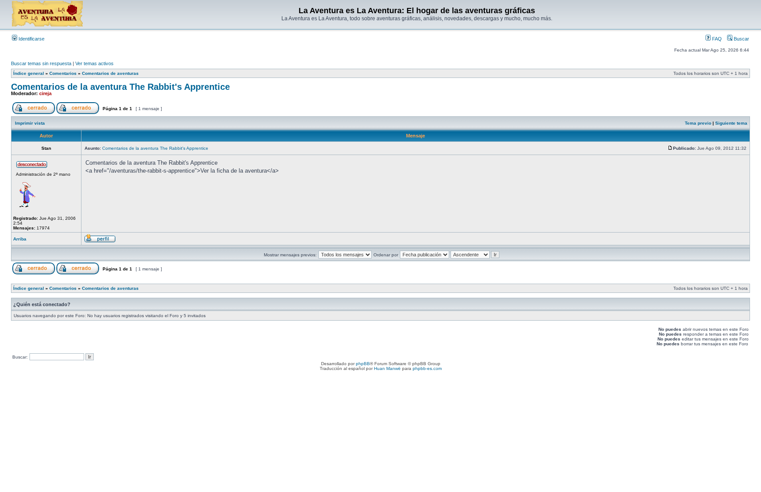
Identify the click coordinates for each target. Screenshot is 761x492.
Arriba (19, 239)
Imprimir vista (30, 123)
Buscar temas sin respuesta (41, 63)
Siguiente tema (731, 123)
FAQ (716, 38)
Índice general (28, 73)
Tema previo (698, 123)
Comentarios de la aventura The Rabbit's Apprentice (120, 87)
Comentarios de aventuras (110, 73)
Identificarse (30, 38)
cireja (45, 93)
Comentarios (63, 73)
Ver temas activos (94, 63)
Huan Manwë (387, 368)
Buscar (740, 38)
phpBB (363, 363)
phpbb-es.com (427, 368)
